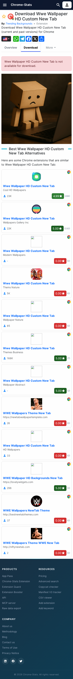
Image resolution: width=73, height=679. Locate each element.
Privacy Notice (10, 653)
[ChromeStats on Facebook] (13, 661)
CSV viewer (45, 597)
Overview (10, 47)
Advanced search (49, 581)
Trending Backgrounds (19, 23)
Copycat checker (48, 586)
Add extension (47, 603)
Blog (4, 637)
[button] (4, 4)
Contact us (8, 642)
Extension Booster (12, 592)
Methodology (9, 631)
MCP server (9, 603)
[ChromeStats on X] (21, 661)
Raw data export (11, 608)
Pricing (42, 576)
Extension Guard (11, 586)
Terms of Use (9, 647)
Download (31, 47)
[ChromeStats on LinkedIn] (5, 661)
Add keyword (46, 608)
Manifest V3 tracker (50, 592)
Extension (42, 23)
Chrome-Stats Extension (16, 581)
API (4, 597)
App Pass (7, 576)
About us (7, 626)
